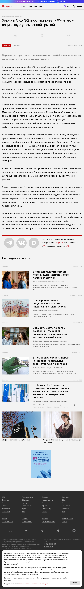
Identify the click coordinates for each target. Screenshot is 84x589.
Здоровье (65, 509)
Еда (63, 511)
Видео (4, 518)
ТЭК (23, 511)
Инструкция (6, 511)
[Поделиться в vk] (15, 36)
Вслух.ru (8, 6)
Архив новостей (7, 521)
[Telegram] (42, 531)
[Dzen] (58, 531)
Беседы (45, 497)
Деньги (44, 503)
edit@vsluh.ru (48, 546)
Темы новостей (67, 518)
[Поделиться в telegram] (68, 36)
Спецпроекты (27, 521)
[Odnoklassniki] (26, 531)
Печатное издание (48, 521)
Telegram (59, 243)
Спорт (4, 506)
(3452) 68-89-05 (50, 544)
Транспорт (6, 500)
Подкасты (65, 503)
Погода (44, 511)
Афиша (44, 506)
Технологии (6, 509)
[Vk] (10, 531)
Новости (11, 16)
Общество (18, 16)
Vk (44, 246)
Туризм (24, 509)
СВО (22, 6)
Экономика (66, 506)
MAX (67, 246)
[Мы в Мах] (67, 6)
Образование (27, 506)
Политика (5, 503)
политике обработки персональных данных (34, 584)
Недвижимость (47, 500)
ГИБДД (64, 521)
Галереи (25, 518)
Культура (25, 503)
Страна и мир (46, 509)
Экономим (65, 497)
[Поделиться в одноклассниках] (42, 36)
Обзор (64, 500)
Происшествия (35, 6)
